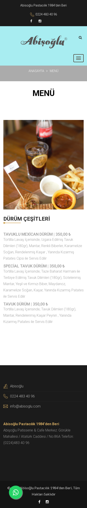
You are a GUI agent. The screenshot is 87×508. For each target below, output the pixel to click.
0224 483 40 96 (46, 14)
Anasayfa (36, 71)
